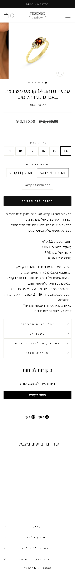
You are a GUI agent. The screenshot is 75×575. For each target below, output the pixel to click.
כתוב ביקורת (37, 395)
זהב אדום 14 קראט (37, 185)
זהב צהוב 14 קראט (53, 172)
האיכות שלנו (37, 353)
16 (43, 151)
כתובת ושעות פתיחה (36, 559)
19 (9, 151)
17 (32, 151)
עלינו (36, 526)
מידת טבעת (38, 142)
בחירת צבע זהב (37, 164)
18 (20, 151)
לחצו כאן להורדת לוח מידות (52, 311)
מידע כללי (36, 537)
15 (54, 151)
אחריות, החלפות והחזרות (37, 343)
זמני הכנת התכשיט (37, 324)
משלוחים (37, 333)
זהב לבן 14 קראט (21, 172)
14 (66, 151)
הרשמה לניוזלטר (36, 548)
